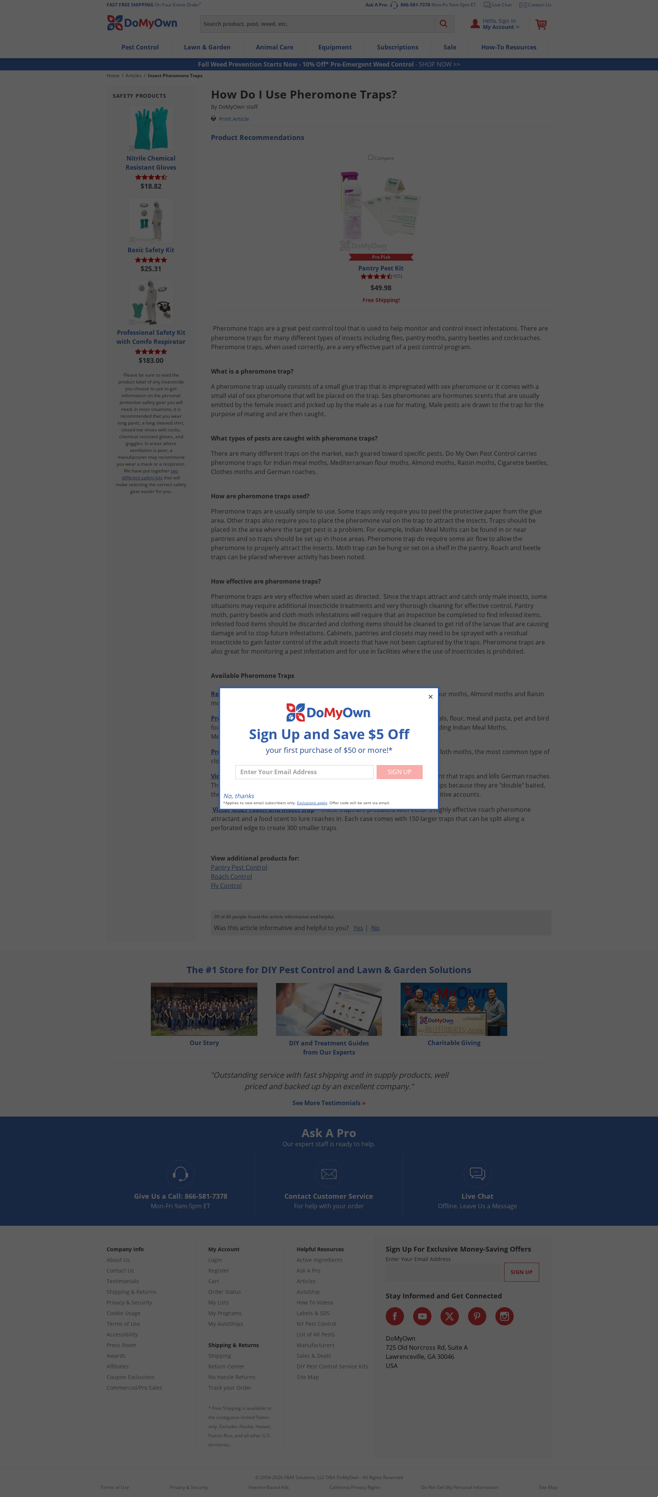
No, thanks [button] (238, 796)
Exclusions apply (312, 802)
